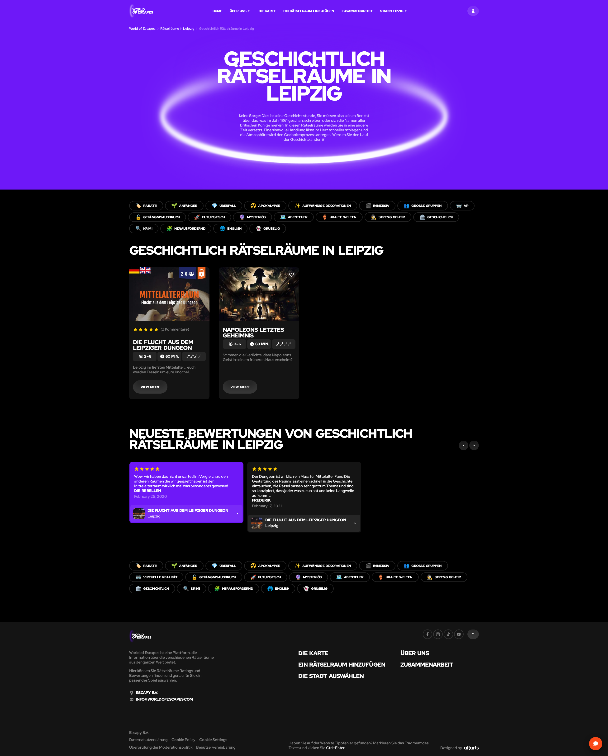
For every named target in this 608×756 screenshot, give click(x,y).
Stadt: (391, 11)
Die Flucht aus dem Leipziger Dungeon (163, 344)
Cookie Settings (213, 739)
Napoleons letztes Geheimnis (253, 332)
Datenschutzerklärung (148, 739)
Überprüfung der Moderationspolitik (160, 747)
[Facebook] (427, 634)
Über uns (238, 11)
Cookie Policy (183, 739)
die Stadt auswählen (331, 676)
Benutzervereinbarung (216, 747)
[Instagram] (438, 634)
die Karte (267, 11)
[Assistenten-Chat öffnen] (595, 743)
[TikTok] (448, 634)
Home (217, 11)
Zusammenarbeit (357, 11)
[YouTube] (459, 634)
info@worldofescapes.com (164, 699)
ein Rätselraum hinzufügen (308, 11)
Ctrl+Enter (335, 747)
